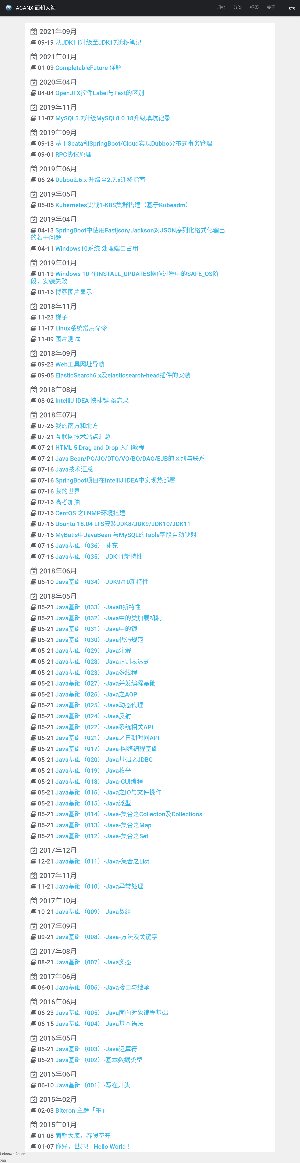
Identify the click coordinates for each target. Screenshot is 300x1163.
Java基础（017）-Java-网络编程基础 (106, 749)
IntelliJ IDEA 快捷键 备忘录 (92, 400)
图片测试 (67, 339)
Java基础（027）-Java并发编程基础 (105, 683)
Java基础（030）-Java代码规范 (99, 640)
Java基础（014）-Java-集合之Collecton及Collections (128, 814)
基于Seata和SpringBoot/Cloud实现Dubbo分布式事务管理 (133, 143)
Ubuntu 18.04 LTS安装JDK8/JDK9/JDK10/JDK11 (123, 524)
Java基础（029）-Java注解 (93, 650)
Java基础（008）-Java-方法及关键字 (106, 937)
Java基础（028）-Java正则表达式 (102, 661)
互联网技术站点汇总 (83, 437)
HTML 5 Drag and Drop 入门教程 (100, 447)
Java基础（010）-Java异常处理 (99, 886)
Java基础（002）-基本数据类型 (99, 1060)
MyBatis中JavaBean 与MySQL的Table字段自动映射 (126, 535)
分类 (237, 7)
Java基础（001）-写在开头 (92, 1085)
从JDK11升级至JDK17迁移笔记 (98, 42)
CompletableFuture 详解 (88, 67)
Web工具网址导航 (80, 364)
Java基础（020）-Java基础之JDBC (104, 759)
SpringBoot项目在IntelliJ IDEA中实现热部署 (115, 480)
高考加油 (67, 502)
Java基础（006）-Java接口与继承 (102, 987)
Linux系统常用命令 (81, 328)
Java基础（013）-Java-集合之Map (103, 825)
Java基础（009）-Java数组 (93, 911)
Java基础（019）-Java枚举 (93, 770)
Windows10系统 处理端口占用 (96, 248)
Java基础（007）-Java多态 (93, 962)
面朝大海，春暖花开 (83, 1135)
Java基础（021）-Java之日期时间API (107, 738)
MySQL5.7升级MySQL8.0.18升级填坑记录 (112, 118)
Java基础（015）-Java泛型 (93, 803)
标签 (254, 7)
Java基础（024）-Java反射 (93, 716)
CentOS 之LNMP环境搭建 (90, 513)
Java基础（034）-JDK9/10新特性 (101, 582)
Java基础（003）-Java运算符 (96, 1049)
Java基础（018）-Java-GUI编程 (99, 781)
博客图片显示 (73, 292)
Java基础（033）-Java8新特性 (98, 607)
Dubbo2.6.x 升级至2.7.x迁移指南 (100, 179)
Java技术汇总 (74, 469)
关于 (271, 7)
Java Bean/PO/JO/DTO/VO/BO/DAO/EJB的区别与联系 (130, 458)
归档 (221, 7)
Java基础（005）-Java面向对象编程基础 (111, 1012)
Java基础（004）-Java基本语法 (99, 1023)
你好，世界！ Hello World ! (92, 1146)
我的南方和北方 (76, 426)
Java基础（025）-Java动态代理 (99, 705)
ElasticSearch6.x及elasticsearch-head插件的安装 (122, 375)
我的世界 (67, 491)
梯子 (61, 317)
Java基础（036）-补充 (86, 545)
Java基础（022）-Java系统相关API (104, 727)
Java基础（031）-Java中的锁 (96, 629)
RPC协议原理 (73, 154)
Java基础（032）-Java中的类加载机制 (108, 618)
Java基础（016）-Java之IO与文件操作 (108, 792)
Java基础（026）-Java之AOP (96, 694)
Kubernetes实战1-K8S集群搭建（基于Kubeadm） (123, 205)
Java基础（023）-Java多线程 (96, 672)
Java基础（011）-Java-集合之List (102, 861)
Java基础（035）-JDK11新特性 (99, 556)
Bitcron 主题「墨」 (81, 1110)
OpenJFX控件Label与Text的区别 (99, 93)
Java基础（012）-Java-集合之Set (101, 836)
